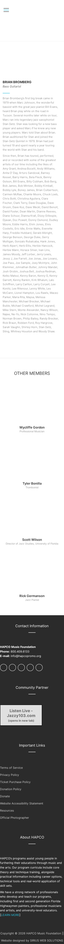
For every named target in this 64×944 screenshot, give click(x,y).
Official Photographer (14, 817)
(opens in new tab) (21, 715)
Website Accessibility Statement (21, 803)
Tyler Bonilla (32, 483)
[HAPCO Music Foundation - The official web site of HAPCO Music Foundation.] (28, 20)
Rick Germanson (32, 596)
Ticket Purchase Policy (15, 782)
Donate (5, 796)
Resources (7, 810)
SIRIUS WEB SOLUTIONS (46, 940)
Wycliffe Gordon (32, 427)
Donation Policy (10, 789)
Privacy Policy (9, 775)
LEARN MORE (10, 915)
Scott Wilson (32, 540)
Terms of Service (11, 767)
